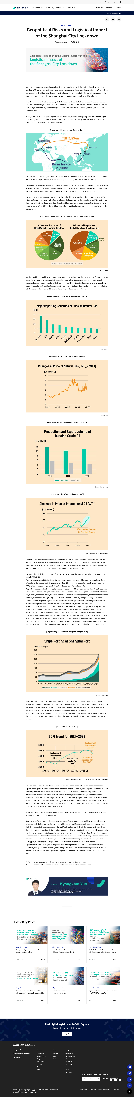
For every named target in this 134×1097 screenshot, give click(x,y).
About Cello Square (70, 1056)
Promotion (68, 1072)
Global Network (69, 1059)
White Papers (40, 1061)
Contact (55, 1054)
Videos (39, 1069)
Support (109, 8)
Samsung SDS (69, 1054)
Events (67, 1069)
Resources (99, 8)
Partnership (68, 1064)
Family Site (116, 1089)
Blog (120, 13)
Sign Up (67, 1034)
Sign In (101, 2)
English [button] (114, 2)
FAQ (54, 1056)
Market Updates (41, 1056)
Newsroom (68, 1067)
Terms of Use (83, 1089)
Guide (55, 1059)
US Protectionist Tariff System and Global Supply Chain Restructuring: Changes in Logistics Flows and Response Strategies (103, 951)
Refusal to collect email (103, 1089)
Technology (71, 8)
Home (108, 13)
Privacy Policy (92, 1089)
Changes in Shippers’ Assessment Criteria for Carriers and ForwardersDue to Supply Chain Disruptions (30, 951)
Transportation (37, 8)
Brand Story (68, 1061)
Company (118, 8)
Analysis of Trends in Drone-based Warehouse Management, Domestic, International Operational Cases (30, 992)
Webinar (39, 1067)
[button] (20, 8)
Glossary (39, 1064)
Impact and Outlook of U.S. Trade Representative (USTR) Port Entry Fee (103, 992)
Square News (40, 1054)
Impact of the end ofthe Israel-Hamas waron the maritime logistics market (62, 992)
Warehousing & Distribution (54, 8)
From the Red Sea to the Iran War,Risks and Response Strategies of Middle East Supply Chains (63, 951)
